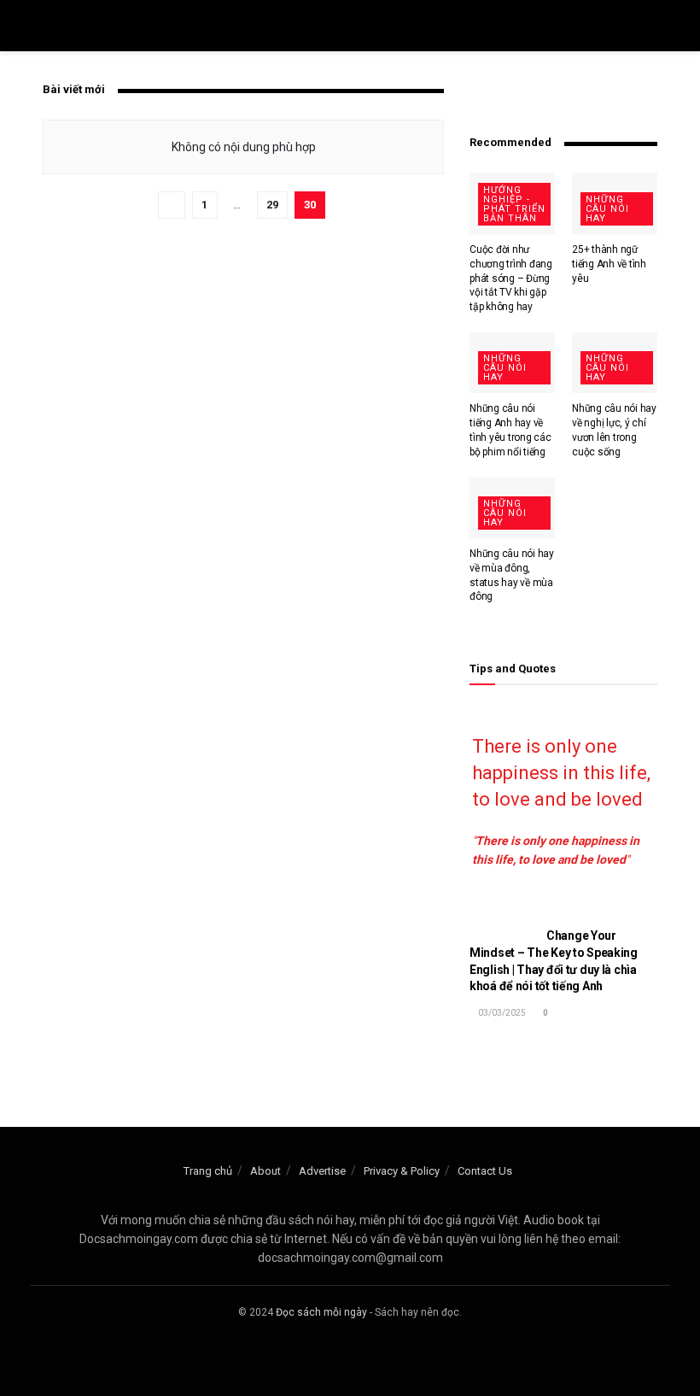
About (265, 1170)
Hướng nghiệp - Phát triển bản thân (514, 204)
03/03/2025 (501, 1013)
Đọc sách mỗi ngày (321, 1312)
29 (272, 204)
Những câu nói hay (607, 209)
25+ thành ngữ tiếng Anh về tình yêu (609, 263)
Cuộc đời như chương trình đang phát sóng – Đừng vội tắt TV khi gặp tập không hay (511, 278)
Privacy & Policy (402, 1170)
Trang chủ (208, 1170)
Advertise (322, 1170)
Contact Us (485, 1170)
